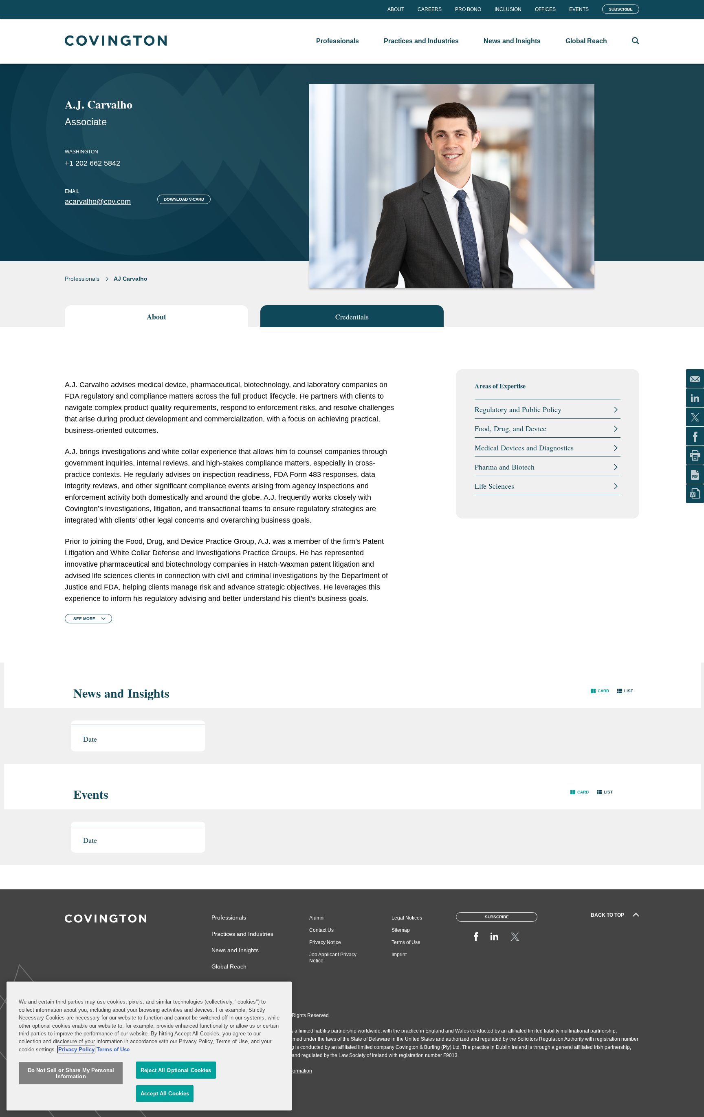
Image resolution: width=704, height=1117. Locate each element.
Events (579, 9)
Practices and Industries (242, 934)
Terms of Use (406, 942)
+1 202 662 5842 (92, 163)
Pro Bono (468, 9)
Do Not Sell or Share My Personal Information (71, 1073)
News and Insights (235, 950)
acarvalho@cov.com (98, 201)
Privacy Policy (76, 1049)
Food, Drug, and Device (510, 428)
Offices (545, 9)
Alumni (317, 918)
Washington (81, 152)
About (395, 9)
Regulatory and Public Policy (518, 409)
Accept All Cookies (165, 1093)
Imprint (399, 954)
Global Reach (228, 966)
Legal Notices (407, 918)
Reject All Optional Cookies (176, 1070)
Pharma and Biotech (505, 467)
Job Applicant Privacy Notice (332, 958)
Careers (430, 9)
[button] (600, 691)
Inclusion (508, 9)
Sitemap (401, 930)
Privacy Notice (325, 942)
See (84, 618)
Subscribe (621, 9)
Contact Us (321, 930)
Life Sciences (494, 486)
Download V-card (184, 199)
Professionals (82, 278)
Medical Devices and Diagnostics (524, 447)
